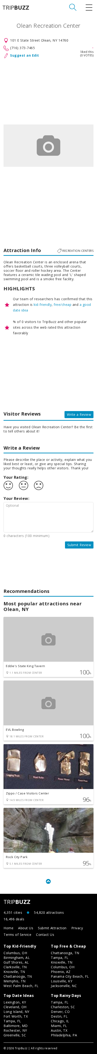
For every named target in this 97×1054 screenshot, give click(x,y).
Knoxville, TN (14, 971)
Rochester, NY (15, 1030)
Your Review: (16, 498)
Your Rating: (16, 477)
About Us (25, 928)
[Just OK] (23, 485)
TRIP (15, 7)
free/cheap (62, 304)
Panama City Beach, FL (70, 976)
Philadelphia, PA (64, 1035)
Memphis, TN (15, 981)
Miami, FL (59, 1025)
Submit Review (79, 545)
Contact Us (45, 934)
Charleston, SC (63, 1007)
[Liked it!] (8, 485)
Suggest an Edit (24, 55)
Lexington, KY (15, 1002)
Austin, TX (59, 1030)
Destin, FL (59, 1016)
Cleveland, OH (15, 1007)
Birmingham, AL (17, 957)
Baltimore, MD (16, 1025)
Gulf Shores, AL (16, 962)
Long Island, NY (16, 1011)
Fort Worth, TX (16, 1016)
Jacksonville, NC (64, 986)
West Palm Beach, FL (21, 986)
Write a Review (79, 414)
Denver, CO (60, 1011)
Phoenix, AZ (61, 971)
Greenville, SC (15, 1035)
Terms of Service (17, 934)
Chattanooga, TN (18, 976)
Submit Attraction (52, 928)
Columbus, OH (15, 953)
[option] (48, 145)
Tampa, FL (60, 957)
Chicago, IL (60, 1021)
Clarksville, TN (15, 967)
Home (8, 928)
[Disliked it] (38, 485)
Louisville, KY (61, 981)
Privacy (77, 928)
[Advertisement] (48, 90)
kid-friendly (43, 304)
